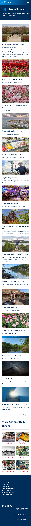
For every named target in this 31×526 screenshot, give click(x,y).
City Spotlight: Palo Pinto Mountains (15, 254)
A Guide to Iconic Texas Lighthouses (15, 404)
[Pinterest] (11, 506)
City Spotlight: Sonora (10, 178)
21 (6, 415)
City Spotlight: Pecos (9, 307)
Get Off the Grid (8, 379)
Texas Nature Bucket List (11, 355)
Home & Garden (6, 490)
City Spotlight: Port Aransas (12, 131)
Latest (3, 496)
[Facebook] (3, 506)
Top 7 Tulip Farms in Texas (12, 79)
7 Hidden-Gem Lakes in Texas (13, 282)
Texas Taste (5, 486)
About (3, 499)
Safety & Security (7, 494)
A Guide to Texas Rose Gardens (14, 330)
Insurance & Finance (8, 492)
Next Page (25, 415)
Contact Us (25, 519)
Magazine (4, 501)
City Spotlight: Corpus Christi (13, 203)
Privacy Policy (19, 519)
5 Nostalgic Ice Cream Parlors (13, 154)
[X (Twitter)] (8, 506)
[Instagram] (5, 506)
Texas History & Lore (8, 488)
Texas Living (5, 482)
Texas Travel (5, 484)
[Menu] (28, 2)
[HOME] (2, 22)
